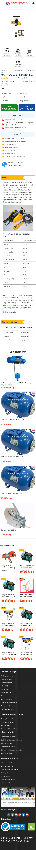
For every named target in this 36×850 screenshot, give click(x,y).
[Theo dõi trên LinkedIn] (23, 815)
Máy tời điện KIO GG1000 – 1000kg (8, 567)
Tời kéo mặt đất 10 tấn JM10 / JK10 (27, 567)
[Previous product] (6, 84)
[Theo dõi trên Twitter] (16, 815)
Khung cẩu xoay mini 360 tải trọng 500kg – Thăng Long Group (26, 596)
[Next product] (2, 84)
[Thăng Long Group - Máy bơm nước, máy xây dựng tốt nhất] (18, 3)
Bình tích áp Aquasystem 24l (11, 493)
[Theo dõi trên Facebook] (8, 815)
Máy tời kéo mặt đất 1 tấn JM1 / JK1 (9, 654)
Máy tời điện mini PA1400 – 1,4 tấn (26, 654)
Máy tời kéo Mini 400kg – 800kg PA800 (8, 625)
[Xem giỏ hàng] (33, 3)
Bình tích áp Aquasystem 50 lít (12, 457)
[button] (2, 3)
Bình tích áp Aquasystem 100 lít (12, 420)
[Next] (32, 26)
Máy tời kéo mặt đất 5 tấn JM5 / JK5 (26, 625)
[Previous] (4, 26)
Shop (11, 70)
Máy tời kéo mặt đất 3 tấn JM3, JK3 (9, 596)
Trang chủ (4, 70)
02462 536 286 (14, 165)
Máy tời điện (19, 70)
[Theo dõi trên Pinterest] (20, 815)
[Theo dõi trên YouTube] (27, 815)
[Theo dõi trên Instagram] (12, 815)
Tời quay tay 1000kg (8, 530)
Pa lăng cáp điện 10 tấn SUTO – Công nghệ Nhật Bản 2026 (17, 384)
